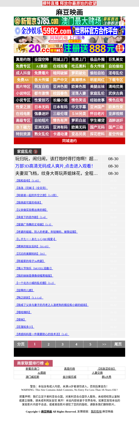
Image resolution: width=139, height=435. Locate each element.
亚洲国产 (97, 107)
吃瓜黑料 (78, 66)
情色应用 (115, 100)
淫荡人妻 (78, 93)
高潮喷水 (78, 80)
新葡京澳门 (32, 368)
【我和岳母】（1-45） (28, 180)
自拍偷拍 (115, 66)
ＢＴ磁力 (23, 127)
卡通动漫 (60, 134)
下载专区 (115, 80)
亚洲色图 (60, 87)
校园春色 (60, 93)
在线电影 (23, 114)
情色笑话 (78, 100)
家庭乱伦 (97, 93)
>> (104, 344)
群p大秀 (106, 376)
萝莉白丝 (78, 121)
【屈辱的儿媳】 (24, 290)
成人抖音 (23, 73)
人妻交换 (97, 372)
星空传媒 (115, 134)
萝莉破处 (78, 73)
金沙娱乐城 (69, 376)
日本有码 (60, 107)
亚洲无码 (41, 127)
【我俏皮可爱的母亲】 (28, 202)
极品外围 (97, 60)
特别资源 (23, 134)
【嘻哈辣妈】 (23, 312)
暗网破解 (60, 73)
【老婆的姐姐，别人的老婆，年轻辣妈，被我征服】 (46, 231)
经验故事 (97, 100)
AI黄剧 (42, 66)
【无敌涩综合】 (106, 368)
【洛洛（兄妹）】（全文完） (31, 187)
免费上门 (78, 60)
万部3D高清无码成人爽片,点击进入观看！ (55, 166)
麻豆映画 (69, 12)
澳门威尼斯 (32, 376)
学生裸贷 (97, 121)
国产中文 (60, 80)
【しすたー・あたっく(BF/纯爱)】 (35, 239)
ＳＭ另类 (78, 114)
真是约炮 (23, 60)
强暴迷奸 (41, 114)
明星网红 (97, 80)
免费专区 (23, 66)
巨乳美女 (115, 60)
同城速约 (69, 141)
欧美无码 (78, 127)
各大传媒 (97, 66)
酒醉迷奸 (115, 121)
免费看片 (41, 73)
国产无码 (97, 127)
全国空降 (41, 60)
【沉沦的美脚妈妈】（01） (30, 253)
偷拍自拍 (97, 73)
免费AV (23, 80)
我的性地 (96, 411)
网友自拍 (41, 87)
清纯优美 (115, 87)
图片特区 (23, 87)
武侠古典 (115, 93)
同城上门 (60, 60)
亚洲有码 (60, 127)
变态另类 (78, 134)
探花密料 (97, 134)
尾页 (118, 344)
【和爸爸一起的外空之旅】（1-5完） (36, 195)
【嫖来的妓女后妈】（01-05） (32, 246)
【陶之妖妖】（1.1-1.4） (29, 297)
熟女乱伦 (41, 134)
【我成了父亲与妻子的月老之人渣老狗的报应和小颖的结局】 (52, 304)
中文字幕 (78, 107)
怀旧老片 (97, 114)
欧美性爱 (115, 107)
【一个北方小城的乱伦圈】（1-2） (35, 283)
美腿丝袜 (97, 87)
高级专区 (23, 121)
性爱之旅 (23, 107)
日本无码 (41, 107)
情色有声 (60, 121)
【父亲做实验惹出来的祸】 (31, 209)
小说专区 (23, 100)
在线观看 (60, 66)
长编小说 (60, 100)
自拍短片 (41, 121)
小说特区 (23, 93)
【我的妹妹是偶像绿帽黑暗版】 (34, 275)
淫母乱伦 (115, 73)
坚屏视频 (115, 114)
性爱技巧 (41, 100)
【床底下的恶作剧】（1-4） (31, 217)
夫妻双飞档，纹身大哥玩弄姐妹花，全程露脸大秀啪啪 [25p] (72, 173)
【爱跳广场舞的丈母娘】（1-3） (34, 224)
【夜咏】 (20, 319)
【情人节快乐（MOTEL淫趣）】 (34, 268)
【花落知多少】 (24, 326)
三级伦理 (60, 114)
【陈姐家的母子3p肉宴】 (30, 261)
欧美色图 (78, 87)
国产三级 (115, 127)
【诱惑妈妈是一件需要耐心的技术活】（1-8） (42, 334)
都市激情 (41, 93)
